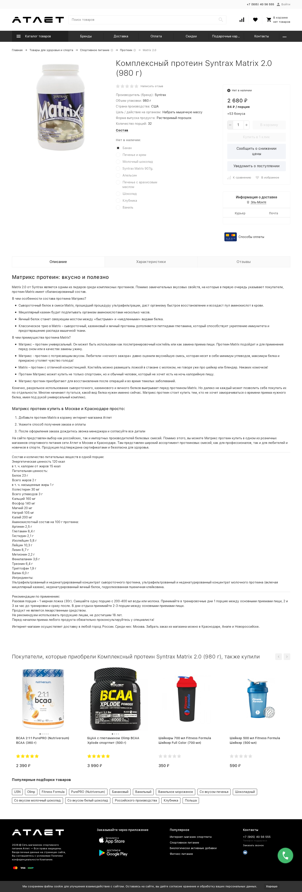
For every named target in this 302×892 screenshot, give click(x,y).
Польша (191, 800)
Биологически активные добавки (193, 848)
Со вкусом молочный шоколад (37, 800)
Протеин (126, 50)
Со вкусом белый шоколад (87, 800)
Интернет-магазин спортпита (191, 836)
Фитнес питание (181, 854)
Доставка (121, 36)
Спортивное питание (94, 50)
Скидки (191, 36)
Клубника (171, 800)
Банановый (120, 792)
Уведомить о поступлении (256, 166)
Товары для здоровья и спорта (51, 50)
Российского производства (136, 800)
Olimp (31, 792)
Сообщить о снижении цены (256, 151)
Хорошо (271, 886)
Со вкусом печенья (214, 792)
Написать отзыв (152, 86)
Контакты (261, 36)
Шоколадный (245, 792)
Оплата (156, 36)
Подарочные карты (226, 36)
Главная (17, 50)
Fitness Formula (53, 792)
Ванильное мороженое (175, 792)
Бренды (86, 36)
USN (17, 792)
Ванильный (143, 792)
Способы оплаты (251, 237)
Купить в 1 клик (256, 137)
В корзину (269, 125)
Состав (122, 130)
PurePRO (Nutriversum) (88, 792)
